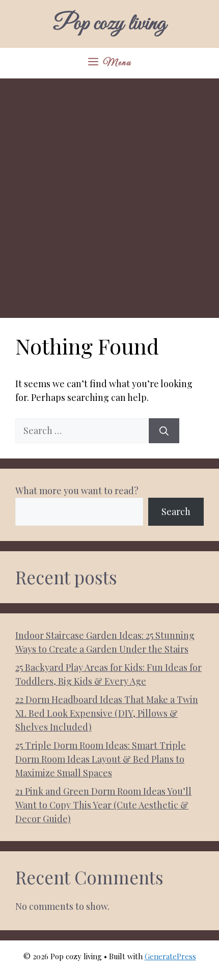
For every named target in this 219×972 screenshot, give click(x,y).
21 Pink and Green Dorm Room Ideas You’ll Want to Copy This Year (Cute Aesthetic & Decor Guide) (103, 805)
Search (175, 511)
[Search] (164, 430)
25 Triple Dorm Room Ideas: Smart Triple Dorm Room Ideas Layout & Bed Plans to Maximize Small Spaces (100, 759)
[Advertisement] (109, 193)
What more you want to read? (77, 490)
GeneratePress (170, 956)
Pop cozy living (109, 24)
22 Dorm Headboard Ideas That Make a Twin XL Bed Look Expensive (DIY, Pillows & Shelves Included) (106, 713)
